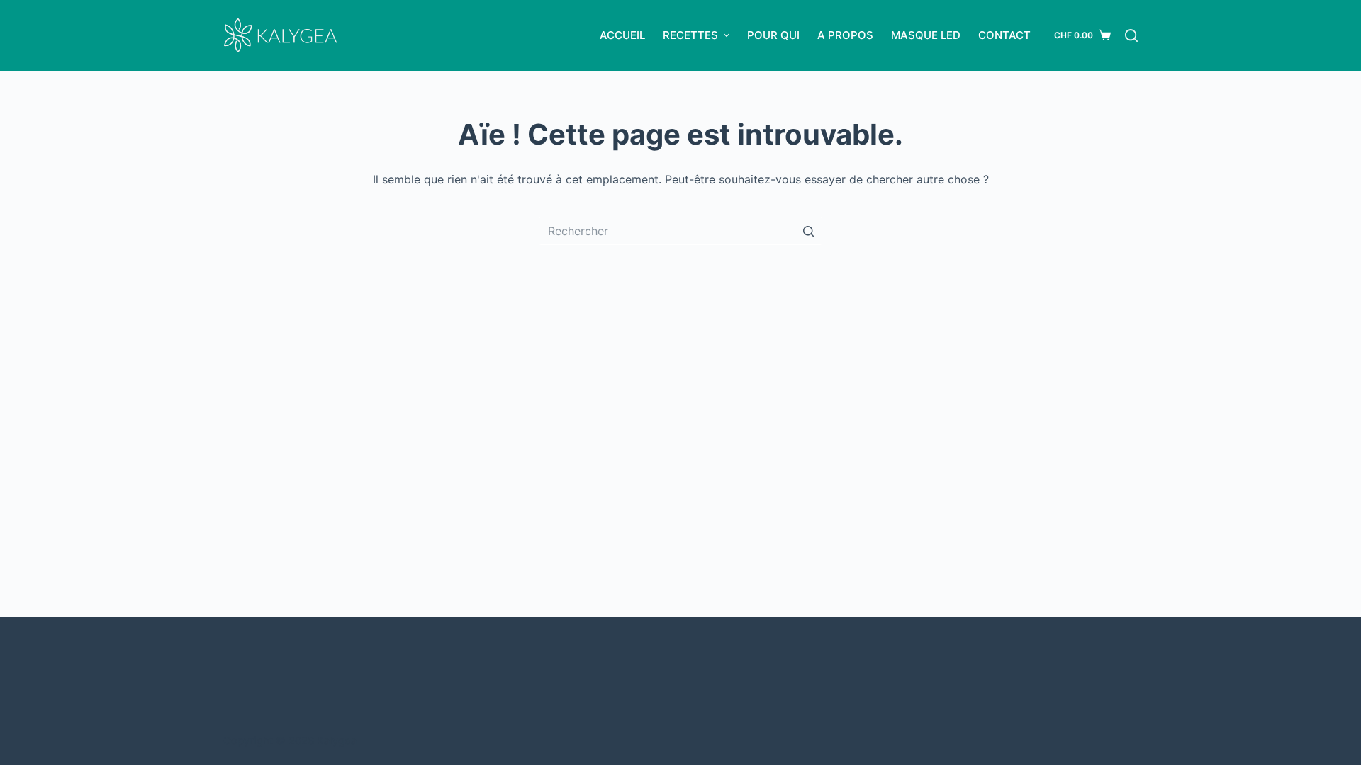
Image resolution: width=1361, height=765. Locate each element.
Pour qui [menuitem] (773, 35)
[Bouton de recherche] (808, 231)
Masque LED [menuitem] (925, 35)
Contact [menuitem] (1004, 35)
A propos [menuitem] (845, 35)
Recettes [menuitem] (690, 35)
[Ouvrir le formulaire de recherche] (1131, 35)
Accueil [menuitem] (622, 35)
